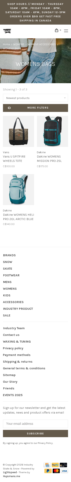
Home (6, 44)
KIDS (6, 295)
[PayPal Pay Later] (48, 472)
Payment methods (17, 355)
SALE (6, 315)
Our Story (10, 381)
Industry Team (14, 328)
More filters (38, 107)
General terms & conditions (24, 368)
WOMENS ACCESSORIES (42, 44)
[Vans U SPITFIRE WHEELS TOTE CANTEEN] (18, 132)
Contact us (11, 335)
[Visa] (64, 472)
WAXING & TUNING (17, 341)
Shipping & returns (18, 361)
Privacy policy (13, 348)
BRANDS (9, 255)
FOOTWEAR (11, 275)
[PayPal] (55, 466)
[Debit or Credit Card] (63, 466)
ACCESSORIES (13, 302)
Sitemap (9, 375)
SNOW (7, 262)
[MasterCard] (56, 472)
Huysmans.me (11, 476)
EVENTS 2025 (12, 395)
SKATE (7, 268)
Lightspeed (10, 472)
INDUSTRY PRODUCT (18, 309)
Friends (8, 388)
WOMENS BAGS (12, 48)
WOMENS (18, 44)
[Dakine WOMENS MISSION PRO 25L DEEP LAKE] (52, 132)
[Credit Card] (47, 466)
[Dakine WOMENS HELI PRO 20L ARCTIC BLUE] (18, 190)
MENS (7, 282)
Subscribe (35, 433)
